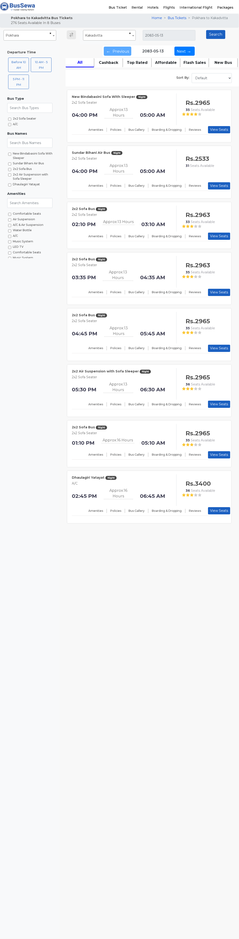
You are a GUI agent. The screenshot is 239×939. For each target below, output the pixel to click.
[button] (29, 98)
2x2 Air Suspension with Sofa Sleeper (30, 177)
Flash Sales (195, 62)
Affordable (166, 62)
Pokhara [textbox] (12, 35)
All (80, 62)
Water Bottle (22, 230)
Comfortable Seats (27, 213)
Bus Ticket (118, 7)
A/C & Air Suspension (28, 225)
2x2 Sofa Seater (24, 118)
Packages (225, 7)
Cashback (108, 62)
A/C (15, 124)
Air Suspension (24, 219)
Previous (117, 51)
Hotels (153, 7)
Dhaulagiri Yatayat (26, 184)
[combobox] (29, 35)
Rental (137, 7)
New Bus (223, 62)
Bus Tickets (177, 18)
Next (184, 51)
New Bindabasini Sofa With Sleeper (32, 156)
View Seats (219, 129)
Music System (23, 241)
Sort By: (182, 78)
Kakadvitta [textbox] (93, 35)
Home (157, 18)
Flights (169, 7)
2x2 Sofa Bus (22, 169)
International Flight (196, 7)
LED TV (18, 246)
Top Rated (137, 62)
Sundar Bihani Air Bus (28, 163)
